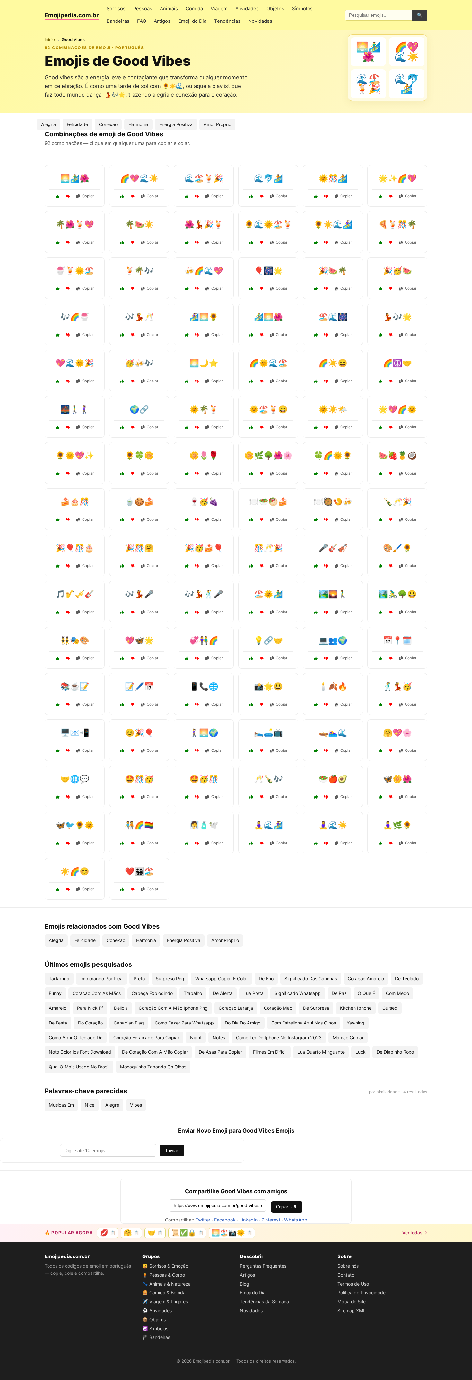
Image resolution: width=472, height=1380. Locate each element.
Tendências (227, 21)
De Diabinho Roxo (395, 1052)
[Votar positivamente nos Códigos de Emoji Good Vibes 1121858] (122, 335)
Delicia (121, 1008)
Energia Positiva (176, 124)
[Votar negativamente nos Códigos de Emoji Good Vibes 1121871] (197, 242)
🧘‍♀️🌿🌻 (397, 825)
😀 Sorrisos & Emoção (165, 1266)
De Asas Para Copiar (220, 1052)
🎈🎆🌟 (268, 270)
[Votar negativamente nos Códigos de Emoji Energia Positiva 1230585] (390, 473)
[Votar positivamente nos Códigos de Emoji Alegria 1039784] (186, 427)
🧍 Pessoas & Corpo (163, 1275)
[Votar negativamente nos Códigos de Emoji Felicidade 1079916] (326, 843)
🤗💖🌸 (397, 732)
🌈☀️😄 (333, 363)
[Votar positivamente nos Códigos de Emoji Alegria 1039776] (315, 520)
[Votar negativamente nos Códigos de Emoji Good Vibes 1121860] (326, 289)
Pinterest (270, 1219)
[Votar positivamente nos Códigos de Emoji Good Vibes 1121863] (186, 196)
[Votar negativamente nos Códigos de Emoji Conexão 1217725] (68, 797)
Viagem (219, 9)
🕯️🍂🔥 (333, 686)
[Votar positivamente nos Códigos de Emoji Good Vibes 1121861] (57, 196)
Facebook (225, 1219)
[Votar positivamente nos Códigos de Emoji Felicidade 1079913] (122, 889)
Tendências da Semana (264, 1301)
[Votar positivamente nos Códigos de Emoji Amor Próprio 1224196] (186, 843)
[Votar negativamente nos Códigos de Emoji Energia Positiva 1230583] (68, 473)
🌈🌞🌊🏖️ (268, 363)
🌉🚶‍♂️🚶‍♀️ (74, 409)
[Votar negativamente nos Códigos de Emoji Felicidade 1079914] (197, 612)
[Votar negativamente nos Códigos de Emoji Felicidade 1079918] (326, 751)
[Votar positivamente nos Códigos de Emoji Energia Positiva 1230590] (251, 381)
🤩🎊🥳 (139, 779)
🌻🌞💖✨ (75, 455)
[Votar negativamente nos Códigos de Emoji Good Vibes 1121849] (261, 335)
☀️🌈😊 (74, 871)
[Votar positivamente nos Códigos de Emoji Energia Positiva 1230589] (186, 797)
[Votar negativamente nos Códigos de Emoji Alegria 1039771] (68, 520)
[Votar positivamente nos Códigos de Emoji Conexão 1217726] (186, 704)
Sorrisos (116, 9)
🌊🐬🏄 (268, 178)
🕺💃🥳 (397, 686)
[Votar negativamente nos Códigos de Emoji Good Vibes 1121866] (197, 335)
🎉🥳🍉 (397, 270)
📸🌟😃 (268, 686)
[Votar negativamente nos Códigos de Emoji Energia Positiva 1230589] (197, 797)
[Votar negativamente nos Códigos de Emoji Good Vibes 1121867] (68, 381)
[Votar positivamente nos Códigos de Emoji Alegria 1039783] (122, 473)
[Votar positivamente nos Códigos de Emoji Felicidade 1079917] (57, 704)
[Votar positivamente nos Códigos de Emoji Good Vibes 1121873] (186, 289)
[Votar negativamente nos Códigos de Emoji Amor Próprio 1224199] (261, 751)
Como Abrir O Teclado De (75, 1037)
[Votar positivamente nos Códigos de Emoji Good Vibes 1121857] (122, 196)
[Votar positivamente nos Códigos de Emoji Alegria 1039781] (251, 704)
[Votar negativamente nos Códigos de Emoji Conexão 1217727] (326, 658)
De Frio (266, 978)
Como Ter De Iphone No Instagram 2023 (279, 1037)
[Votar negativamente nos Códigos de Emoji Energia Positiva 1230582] (68, 889)
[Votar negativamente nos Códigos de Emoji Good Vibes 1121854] (68, 242)
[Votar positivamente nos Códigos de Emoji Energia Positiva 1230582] (57, 889)
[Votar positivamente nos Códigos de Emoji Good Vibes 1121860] (315, 289)
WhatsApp (295, 1219)
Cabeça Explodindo (152, 993)
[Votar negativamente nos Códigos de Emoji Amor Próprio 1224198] (326, 797)
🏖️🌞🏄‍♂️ (268, 594)
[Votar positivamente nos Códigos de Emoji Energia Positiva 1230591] (380, 427)
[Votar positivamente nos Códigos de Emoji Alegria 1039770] (122, 612)
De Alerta (222, 993)
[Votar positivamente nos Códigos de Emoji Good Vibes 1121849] (251, 335)
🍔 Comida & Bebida (164, 1292)
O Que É (366, 993)
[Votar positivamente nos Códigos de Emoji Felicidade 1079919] (57, 658)
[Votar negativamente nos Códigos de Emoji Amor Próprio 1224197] (132, 704)
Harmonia (138, 124)
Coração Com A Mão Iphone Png (173, 1008)
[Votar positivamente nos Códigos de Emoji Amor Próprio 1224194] (380, 843)
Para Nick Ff (90, 1008)
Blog (244, 1284)
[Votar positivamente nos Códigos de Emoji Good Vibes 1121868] (57, 335)
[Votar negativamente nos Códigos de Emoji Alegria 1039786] (261, 612)
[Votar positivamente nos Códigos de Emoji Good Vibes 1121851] (315, 242)
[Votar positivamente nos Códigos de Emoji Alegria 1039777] (57, 612)
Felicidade (77, 124)
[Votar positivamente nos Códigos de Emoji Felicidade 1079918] (315, 751)
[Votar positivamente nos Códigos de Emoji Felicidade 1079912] (186, 566)
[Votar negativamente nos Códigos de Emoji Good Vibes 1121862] (132, 381)
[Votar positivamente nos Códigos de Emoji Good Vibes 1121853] (251, 196)
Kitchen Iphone (355, 1008)
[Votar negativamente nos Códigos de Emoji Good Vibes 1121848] (132, 289)
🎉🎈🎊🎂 (75, 548)
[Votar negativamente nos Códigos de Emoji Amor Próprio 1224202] (326, 427)
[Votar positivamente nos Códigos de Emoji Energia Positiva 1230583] (57, 473)
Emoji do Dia (192, 21)
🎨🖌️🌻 (397, 548)
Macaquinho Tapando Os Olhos (153, 1066)
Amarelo (57, 1008)
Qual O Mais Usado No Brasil (79, 1066)
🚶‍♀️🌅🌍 (203, 732)
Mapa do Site (351, 1301)
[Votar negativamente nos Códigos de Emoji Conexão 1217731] (390, 658)
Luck (360, 1052)
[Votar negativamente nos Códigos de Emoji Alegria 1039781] (261, 704)
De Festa (58, 1022)
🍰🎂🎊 (74, 501)
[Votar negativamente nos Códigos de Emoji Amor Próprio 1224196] (197, 843)
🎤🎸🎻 (333, 548)
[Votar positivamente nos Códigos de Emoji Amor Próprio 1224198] (315, 797)
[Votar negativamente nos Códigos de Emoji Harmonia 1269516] (326, 704)
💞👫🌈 (203, 640)
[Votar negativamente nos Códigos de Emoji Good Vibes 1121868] (68, 335)
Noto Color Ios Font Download (80, 1052)
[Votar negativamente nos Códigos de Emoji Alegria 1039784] (197, 427)
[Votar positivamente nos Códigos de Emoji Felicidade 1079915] (251, 797)
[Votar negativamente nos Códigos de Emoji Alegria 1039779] (390, 797)
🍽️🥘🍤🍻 (333, 501)
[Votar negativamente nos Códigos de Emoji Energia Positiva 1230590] (261, 381)
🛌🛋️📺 (268, 732)
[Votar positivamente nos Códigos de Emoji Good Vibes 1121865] (380, 242)
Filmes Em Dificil (269, 1052)
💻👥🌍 (333, 640)
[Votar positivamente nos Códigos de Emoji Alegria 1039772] (380, 612)
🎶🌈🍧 (74, 316)
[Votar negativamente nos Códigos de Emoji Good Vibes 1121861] (68, 196)
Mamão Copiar (348, 1037)
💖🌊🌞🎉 (75, 363)
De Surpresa (316, 1008)
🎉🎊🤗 (139, 548)
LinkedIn (249, 1219)
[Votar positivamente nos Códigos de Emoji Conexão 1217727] (315, 658)
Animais (169, 9)
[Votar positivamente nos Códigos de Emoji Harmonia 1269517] (122, 843)
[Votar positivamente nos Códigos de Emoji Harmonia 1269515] (251, 658)
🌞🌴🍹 (203, 409)
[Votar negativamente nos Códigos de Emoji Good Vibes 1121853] (261, 196)
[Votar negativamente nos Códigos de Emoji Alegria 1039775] (390, 751)
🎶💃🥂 (139, 316)
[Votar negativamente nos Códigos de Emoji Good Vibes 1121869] (132, 242)
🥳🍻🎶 (139, 363)
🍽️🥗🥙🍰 (268, 501)
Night (196, 1037)
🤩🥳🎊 (203, 779)
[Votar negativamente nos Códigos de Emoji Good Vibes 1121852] (390, 335)
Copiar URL (286, 1206)
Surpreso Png (170, 978)
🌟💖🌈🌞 (397, 409)
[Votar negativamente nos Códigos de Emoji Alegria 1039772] (390, 612)
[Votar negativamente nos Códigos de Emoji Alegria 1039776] (326, 520)
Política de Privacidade (361, 1292)
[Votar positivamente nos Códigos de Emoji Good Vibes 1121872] (315, 196)
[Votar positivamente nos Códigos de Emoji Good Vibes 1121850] (380, 289)
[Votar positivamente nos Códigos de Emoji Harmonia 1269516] (315, 704)
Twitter (203, 1219)
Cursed (390, 1008)
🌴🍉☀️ (139, 224)
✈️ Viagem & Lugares (165, 1301)
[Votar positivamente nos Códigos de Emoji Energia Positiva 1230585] (380, 473)
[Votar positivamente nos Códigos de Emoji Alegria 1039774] (380, 566)
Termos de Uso (353, 1284)
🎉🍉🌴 (333, 270)
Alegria (48, 124)
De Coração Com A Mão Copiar (155, 1052)
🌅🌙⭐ (203, 363)
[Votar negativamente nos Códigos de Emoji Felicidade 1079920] (326, 566)
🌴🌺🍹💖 (75, 224)
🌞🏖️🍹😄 (268, 409)
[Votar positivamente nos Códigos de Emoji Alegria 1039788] (380, 520)
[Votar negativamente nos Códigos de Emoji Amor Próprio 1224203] (132, 520)
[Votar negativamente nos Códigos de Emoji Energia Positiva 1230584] (261, 473)
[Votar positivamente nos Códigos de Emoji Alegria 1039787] (315, 381)
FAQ (141, 21)
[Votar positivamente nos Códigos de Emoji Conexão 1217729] (186, 658)
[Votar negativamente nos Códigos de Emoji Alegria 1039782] (261, 566)
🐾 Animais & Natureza (166, 1284)
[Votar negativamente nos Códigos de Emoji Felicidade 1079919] (68, 658)
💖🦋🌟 (139, 640)
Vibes (136, 1105)
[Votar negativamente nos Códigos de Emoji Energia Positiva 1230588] (261, 520)
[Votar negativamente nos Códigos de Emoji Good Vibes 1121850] (390, 289)
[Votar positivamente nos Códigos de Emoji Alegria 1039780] (186, 751)
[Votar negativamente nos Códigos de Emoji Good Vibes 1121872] (326, 196)
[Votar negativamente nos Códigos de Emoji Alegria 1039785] (68, 566)
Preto (139, 978)
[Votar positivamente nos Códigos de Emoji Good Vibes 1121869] (122, 242)
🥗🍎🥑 (333, 779)
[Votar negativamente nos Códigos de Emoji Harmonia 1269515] (261, 658)
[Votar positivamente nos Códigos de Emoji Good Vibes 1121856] (57, 289)
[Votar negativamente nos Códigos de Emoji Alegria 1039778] (390, 704)
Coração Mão (278, 1008)
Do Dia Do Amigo (242, 1022)
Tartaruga (59, 978)
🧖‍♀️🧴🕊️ (203, 825)
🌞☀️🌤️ (333, 409)
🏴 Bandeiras (156, 1337)
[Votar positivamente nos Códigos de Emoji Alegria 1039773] (186, 520)
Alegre (112, 1105)
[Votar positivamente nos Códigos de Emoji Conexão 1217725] (57, 797)
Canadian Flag (129, 1022)
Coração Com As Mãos (97, 993)
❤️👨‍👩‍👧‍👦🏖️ (139, 871)
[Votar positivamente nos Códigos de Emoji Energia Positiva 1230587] (315, 473)
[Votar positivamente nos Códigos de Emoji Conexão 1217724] (122, 427)
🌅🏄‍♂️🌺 (74, 178)
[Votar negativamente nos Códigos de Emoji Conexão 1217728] (68, 427)
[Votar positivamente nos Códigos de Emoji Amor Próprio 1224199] (251, 751)
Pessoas (142, 9)
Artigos (162, 21)
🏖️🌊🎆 (333, 316)
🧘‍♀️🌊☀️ (333, 825)
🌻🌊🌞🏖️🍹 (268, 224)
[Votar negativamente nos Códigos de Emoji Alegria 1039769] (261, 427)
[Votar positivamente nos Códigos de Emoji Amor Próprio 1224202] (315, 427)
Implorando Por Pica (101, 978)
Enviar (172, 1150)
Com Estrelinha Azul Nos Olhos (303, 1022)
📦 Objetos (154, 1319)
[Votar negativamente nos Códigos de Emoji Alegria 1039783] (132, 473)
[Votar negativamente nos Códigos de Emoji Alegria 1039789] (326, 612)
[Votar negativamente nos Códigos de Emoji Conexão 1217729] (197, 658)
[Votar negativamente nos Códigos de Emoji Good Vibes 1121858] (132, 335)
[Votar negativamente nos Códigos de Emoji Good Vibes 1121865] (390, 242)
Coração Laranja (236, 1008)
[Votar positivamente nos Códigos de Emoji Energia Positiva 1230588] (251, 520)
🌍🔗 (139, 409)
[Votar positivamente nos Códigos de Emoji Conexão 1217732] (57, 751)
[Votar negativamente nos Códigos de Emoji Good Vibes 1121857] (132, 196)
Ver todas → (414, 1232)
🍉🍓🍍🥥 (397, 455)
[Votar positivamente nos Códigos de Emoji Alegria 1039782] (251, 566)
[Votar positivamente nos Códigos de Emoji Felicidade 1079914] (186, 612)
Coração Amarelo (366, 978)
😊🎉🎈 (139, 732)
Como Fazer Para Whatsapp (184, 1022)
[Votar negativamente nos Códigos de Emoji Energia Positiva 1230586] (68, 843)
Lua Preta (253, 993)
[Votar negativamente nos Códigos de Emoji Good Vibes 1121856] (68, 289)
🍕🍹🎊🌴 (397, 224)
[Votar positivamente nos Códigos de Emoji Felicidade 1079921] (186, 381)
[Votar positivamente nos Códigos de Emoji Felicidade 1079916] (315, 843)
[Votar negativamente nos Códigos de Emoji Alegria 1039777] (68, 612)
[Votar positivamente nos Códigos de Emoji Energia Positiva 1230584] (251, 473)
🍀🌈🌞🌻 (333, 455)
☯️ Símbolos (155, 1328)
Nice (89, 1105)
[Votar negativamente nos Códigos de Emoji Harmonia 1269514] (390, 381)
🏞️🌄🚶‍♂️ (333, 594)
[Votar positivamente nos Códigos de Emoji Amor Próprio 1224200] (122, 658)
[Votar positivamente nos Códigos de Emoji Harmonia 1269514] (380, 381)
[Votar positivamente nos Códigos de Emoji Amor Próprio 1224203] (122, 520)
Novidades (260, 21)
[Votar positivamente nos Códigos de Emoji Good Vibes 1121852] (380, 335)
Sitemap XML (351, 1310)
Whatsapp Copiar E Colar (221, 978)
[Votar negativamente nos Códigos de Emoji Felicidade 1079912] (197, 566)
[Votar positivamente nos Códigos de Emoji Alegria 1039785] (57, 566)
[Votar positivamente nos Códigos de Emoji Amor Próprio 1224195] (186, 473)
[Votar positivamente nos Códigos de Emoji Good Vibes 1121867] (57, 381)
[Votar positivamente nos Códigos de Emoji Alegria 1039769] (251, 427)
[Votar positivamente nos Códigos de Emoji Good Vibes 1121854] (57, 242)
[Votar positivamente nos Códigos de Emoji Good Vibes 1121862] (122, 381)
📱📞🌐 (203, 686)
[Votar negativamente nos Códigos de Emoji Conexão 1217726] (197, 704)
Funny (55, 993)
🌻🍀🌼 (139, 455)
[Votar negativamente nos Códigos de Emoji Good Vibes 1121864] (390, 196)
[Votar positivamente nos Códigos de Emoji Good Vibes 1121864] (380, 196)
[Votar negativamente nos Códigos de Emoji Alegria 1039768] (132, 751)
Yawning (355, 1022)
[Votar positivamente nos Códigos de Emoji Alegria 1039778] (380, 704)
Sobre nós (348, 1266)
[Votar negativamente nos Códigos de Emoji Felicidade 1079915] (261, 797)
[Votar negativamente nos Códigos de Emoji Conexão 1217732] (68, 751)
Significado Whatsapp (298, 993)
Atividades (247, 9)
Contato (345, 1275)
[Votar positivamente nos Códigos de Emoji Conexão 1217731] (380, 658)
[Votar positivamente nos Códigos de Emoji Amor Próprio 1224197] (122, 704)
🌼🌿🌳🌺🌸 (268, 455)
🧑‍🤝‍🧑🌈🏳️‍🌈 (139, 825)
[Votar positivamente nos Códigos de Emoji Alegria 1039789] (315, 612)
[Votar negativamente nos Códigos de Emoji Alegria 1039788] (390, 520)
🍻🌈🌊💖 (204, 270)
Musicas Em (61, 1105)
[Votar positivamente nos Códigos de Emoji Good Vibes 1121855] (251, 289)
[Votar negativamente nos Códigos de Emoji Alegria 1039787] (326, 381)
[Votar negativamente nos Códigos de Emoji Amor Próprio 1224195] (197, 473)
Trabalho (193, 993)
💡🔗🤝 (268, 640)
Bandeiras (118, 21)
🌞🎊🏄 (333, 178)
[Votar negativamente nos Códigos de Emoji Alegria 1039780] (197, 751)
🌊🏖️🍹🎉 (204, 178)
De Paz (339, 993)
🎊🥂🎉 (268, 548)
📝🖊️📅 (139, 686)
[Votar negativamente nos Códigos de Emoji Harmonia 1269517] (132, 843)
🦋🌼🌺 (397, 779)
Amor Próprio (217, 124)
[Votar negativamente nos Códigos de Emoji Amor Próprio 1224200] (132, 658)
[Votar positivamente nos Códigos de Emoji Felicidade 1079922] (122, 797)
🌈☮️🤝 (397, 363)
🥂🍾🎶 (268, 779)
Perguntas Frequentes (263, 1266)
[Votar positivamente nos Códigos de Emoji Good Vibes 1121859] (251, 242)
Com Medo (397, 993)
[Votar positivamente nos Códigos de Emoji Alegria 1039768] (122, 751)
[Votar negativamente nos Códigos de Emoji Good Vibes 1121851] (326, 242)
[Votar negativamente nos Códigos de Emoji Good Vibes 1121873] (197, 289)
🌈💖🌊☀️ (139, 178)
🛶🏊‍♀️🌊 (333, 732)
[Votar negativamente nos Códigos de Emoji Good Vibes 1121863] (197, 196)
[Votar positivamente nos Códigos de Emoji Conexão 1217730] (122, 566)
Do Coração (90, 1022)
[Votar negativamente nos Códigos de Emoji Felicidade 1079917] (68, 704)
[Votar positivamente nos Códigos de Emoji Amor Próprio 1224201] (251, 843)
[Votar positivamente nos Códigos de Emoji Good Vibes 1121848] (122, 289)
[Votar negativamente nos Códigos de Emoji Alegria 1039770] (132, 612)
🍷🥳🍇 (203, 501)
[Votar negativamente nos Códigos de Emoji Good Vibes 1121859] (261, 242)
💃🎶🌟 (397, 316)
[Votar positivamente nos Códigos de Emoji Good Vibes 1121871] (186, 242)
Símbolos (302, 9)
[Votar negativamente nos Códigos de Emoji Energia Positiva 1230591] (390, 427)
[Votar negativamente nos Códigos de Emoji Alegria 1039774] (390, 566)
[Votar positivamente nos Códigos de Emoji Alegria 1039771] (57, 520)
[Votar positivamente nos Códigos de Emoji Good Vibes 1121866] (186, 335)
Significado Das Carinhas (310, 978)
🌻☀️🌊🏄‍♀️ (333, 224)
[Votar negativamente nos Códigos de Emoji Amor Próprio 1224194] (390, 843)
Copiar (88, 196)
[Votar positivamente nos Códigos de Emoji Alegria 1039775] (380, 751)
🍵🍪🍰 (139, 501)
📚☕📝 (74, 686)
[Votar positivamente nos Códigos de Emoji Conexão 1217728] (57, 427)
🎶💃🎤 (139, 594)
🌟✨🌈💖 (397, 178)
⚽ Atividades (157, 1310)
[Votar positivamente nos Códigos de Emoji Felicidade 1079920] (315, 566)
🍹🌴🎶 (139, 270)
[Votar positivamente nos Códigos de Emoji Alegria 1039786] (251, 612)
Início (50, 39)
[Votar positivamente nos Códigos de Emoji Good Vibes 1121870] (315, 335)
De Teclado (407, 978)
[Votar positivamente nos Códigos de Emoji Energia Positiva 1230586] (57, 843)
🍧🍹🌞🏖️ (75, 270)
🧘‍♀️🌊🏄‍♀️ (268, 825)
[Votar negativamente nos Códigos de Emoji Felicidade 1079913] (132, 889)
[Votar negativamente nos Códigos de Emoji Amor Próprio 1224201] (261, 843)
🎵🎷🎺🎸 (75, 594)
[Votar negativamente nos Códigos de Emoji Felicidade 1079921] (197, 381)
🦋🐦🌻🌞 (75, 825)
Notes (219, 1037)
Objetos (275, 9)
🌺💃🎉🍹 (204, 224)
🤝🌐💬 (74, 779)
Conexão (108, 124)
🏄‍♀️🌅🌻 (203, 316)
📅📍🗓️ (397, 640)
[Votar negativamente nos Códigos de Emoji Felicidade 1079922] (132, 797)
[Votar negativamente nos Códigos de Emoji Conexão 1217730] (132, 566)
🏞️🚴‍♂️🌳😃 (397, 594)
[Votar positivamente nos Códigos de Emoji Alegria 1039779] (380, 797)
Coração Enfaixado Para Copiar (146, 1037)
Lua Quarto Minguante (321, 1052)
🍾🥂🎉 (397, 501)
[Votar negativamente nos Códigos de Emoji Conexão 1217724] (132, 427)
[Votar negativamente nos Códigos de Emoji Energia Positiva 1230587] (326, 473)
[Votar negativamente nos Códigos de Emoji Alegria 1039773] (197, 520)
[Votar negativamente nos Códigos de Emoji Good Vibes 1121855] (261, 289)
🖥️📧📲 (74, 732)
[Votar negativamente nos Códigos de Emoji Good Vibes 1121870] (326, 335)
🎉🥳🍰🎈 (204, 548)
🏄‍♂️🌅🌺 (268, 316)
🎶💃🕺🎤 (204, 594)
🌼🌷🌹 (203, 455)
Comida (194, 9)
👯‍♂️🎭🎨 (74, 640)
